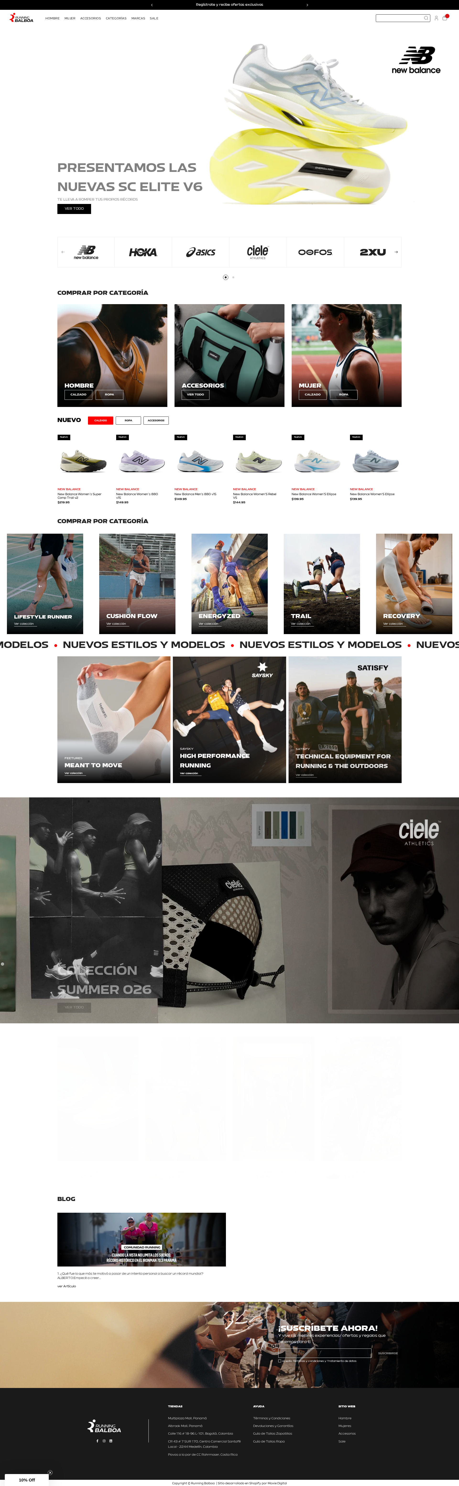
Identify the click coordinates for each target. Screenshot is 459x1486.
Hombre (345, 1418)
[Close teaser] (50, 1472)
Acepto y (319, 1361)
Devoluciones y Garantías (273, 1426)
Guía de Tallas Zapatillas (272, 1433)
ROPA (109, 394)
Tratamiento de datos (341, 1361)
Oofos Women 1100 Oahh (364, 1167)
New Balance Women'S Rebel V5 (254, 496)
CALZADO (78, 394)
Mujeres (345, 1426)
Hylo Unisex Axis (94, 1167)
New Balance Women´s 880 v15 (137, 496)
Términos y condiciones (308, 1361)
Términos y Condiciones (271, 1418)
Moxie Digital (277, 1483)
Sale (342, 1441)
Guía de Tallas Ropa (269, 1441)
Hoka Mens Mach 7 (184, 1167)
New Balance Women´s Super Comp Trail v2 (80, 496)
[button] (27, 1480)
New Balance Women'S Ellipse (314, 494)
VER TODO (74, 209)
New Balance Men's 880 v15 (195, 494)
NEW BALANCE (69, 489)
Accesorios (347, 1433)
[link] (112, 355)
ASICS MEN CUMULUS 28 (276, 1167)
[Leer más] (66, 1287)
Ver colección (24, 624)
